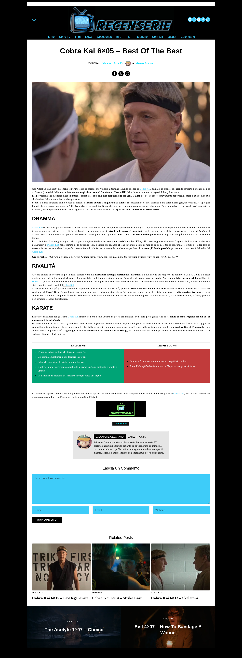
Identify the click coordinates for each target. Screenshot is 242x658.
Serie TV (118, 63)
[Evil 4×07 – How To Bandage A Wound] (168, 627)
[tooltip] (190, 19)
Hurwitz (36, 281)
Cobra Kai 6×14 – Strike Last (117, 598)
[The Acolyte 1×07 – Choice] (74, 627)
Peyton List (53, 244)
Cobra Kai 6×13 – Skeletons (174, 598)
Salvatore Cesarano (144, 63)
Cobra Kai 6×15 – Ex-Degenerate (60, 598)
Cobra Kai (107, 63)
